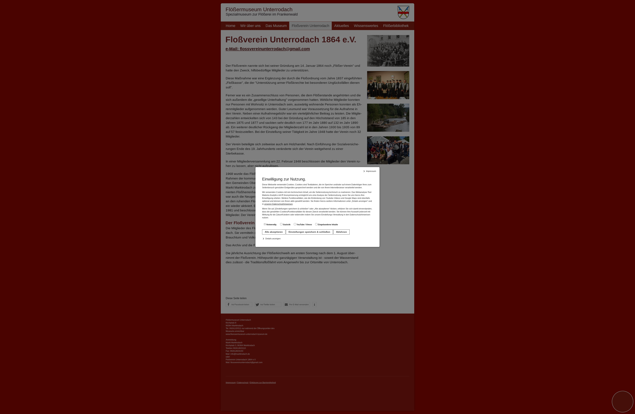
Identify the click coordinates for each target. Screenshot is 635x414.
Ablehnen (341, 232)
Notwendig (271, 224)
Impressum (371, 171)
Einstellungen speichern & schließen (309, 232)
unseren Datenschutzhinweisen (278, 204)
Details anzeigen (273, 238)
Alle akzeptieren (274, 232)
